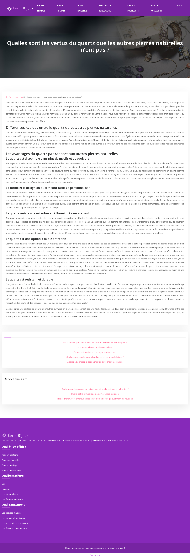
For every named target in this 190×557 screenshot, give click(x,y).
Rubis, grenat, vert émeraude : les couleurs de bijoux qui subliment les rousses (95, 398)
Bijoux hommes (61, 8)
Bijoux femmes (41, 8)
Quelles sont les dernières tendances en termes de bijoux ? (95, 357)
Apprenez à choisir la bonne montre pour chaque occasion (95, 361)
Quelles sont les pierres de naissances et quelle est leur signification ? (95, 389)
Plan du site (95, 555)
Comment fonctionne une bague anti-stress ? (95, 352)
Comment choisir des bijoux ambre (95, 347)
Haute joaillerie (82, 8)
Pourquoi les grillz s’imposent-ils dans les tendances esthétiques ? (95, 342)
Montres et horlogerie (104, 8)
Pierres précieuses (133, 8)
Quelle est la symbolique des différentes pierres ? (95, 393)
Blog (179, 5)
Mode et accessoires (157, 8)
